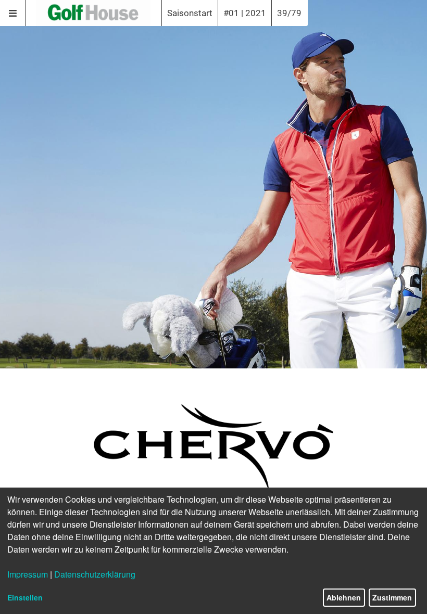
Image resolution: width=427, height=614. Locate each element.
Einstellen (25, 597)
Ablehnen (343, 597)
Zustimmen (392, 597)
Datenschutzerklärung (94, 574)
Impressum (27, 574)
